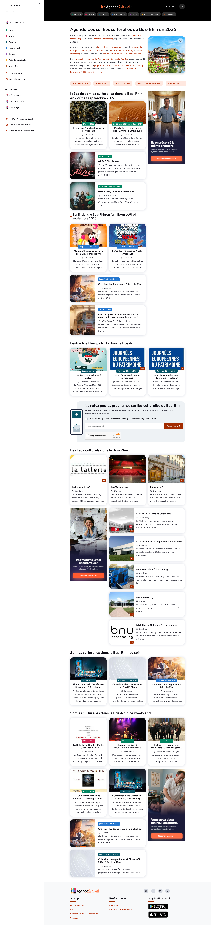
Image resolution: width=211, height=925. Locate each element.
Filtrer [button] (10, 11)
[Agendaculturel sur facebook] (153, 891)
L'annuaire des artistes (18, 124)
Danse (134, 14)
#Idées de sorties (80, 83)
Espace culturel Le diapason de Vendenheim (159, 541)
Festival (104, 14)
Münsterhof (156, 487)
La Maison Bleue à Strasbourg (152, 569)
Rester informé (173, 426)
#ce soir (149, 83)
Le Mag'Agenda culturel (19, 118)
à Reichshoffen (120, 284)
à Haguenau (127, 746)
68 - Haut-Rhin (16, 101)
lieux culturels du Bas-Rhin (109, 47)
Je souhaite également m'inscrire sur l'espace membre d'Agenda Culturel (123, 418)
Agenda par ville (15, 79)
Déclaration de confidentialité (84, 913)
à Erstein (88, 376)
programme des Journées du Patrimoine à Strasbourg (118, 65)
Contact (74, 918)
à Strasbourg (88, 129)
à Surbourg (166, 750)
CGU (72, 909)
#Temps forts (102, 83)
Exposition (170, 14)
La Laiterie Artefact (82, 487)
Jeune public (119, 14)
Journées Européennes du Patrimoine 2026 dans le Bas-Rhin (101, 59)
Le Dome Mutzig (144, 597)
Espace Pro (114, 905)
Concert (77, 14)
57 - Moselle (15, 95)
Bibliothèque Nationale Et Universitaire (156, 625)
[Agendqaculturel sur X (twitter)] (146, 891)
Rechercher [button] (13, 5)
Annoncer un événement (121, 909)
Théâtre (91, 14)
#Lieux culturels (123, 83)
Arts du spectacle (151, 14)
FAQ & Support (77, 905)
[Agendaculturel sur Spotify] (167, 891)
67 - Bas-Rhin (16, 22)
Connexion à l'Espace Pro (19, 130)
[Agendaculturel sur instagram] (160, 891)
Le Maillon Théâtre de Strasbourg (154, 513)
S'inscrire (170, 6)
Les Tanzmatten (119, 487)
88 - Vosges (15, 107)
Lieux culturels (14, 73)
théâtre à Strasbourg (103, 38)
